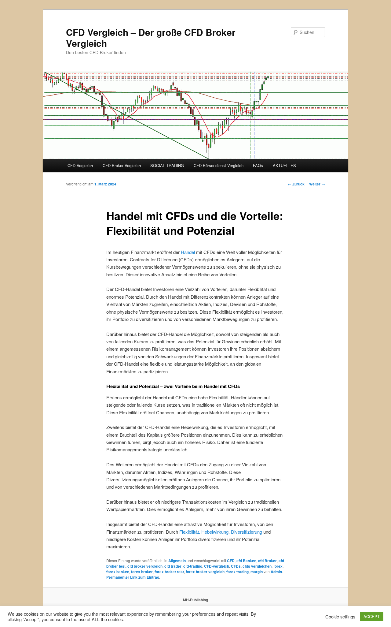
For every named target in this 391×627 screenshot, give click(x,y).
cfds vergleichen (257, 566)
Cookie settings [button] (340, 616)
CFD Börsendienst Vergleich (218, 165)
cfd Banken (246, 560)
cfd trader (172, 566)
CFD (231, 560)
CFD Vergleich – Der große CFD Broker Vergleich (151, 37)
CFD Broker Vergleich (122, 165)
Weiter (317, 184)
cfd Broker (267, 560)
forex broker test (169, 571)
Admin (276, 571)
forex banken (117, 571)
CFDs (236, 566)
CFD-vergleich (216, 566)
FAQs (258, 165)
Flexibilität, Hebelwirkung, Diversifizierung (220, 531)
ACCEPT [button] (372, 616)
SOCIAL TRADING (167, 165)
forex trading (237, 571)
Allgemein (177, 560)
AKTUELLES (284, 165)
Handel (188, 252)
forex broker (142, 571)
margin (256, 571)
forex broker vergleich (205, 571)
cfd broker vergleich (145, 566)
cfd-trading (192, 566)
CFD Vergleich (80, 165)
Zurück (296, 184)
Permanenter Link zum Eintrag (132, 577)
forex (278, 566)
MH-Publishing (195, 600)
